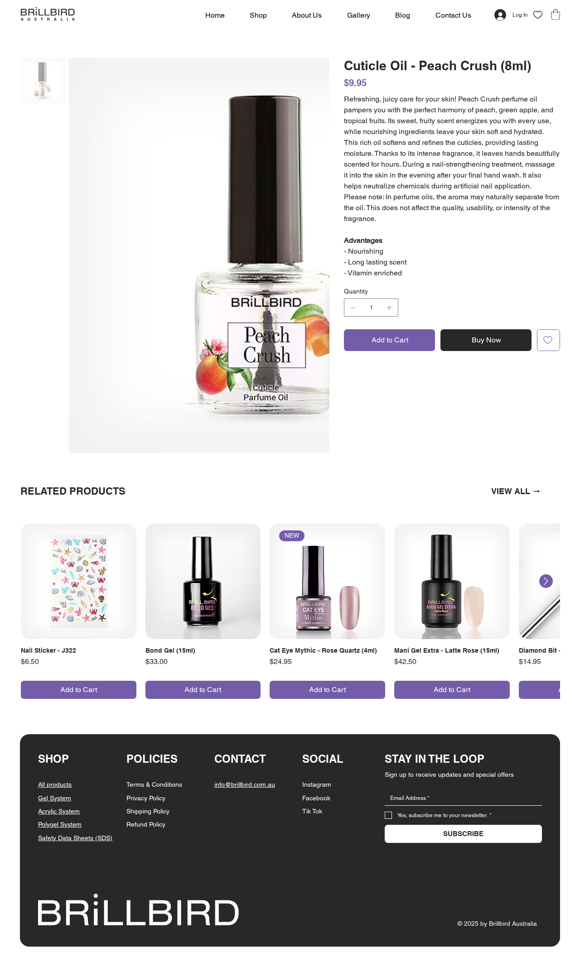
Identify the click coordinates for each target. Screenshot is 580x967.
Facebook (316, 701)
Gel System (54, 701)
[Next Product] (546, 484)
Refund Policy (145, 727)
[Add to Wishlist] (548, 340)
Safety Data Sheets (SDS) (75, 741)
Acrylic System (59, 714)
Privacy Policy (145, 701)
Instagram (316, 688)
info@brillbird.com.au (244, 688)
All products (55, 688)
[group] (290, 515)
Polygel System (60, 727)
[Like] (538, 15)
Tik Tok (312, 714)
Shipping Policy (147, 714)
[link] (555, 14)
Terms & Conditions (154, 688)
